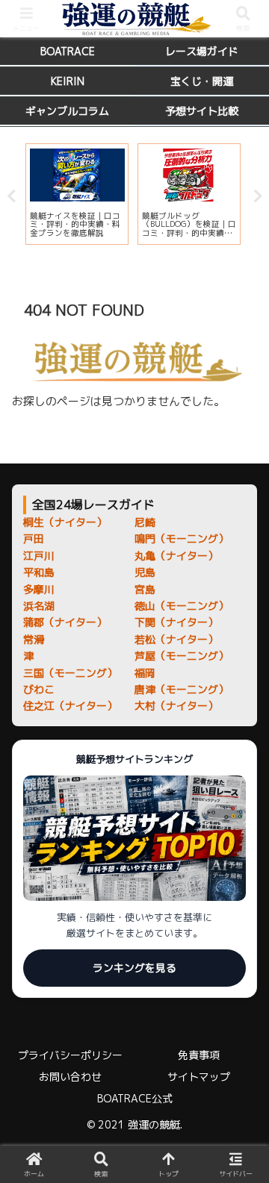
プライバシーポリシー (70, 1055)
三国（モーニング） (70, 673)
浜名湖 (39, 606)
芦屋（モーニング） (181, 656)
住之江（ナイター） (70, 706)
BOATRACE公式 (135, 1098)
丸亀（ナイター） (176, 556)
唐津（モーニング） (181, 689)
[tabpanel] (77, 194)
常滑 (33, 639)
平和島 (39, 572)
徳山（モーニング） (181, 606)
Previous (11, 196)
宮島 (144, 589)
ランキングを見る (134, 968)
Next (257, 196)
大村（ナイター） (176, 706)
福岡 (144, 673)
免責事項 (199, 1055)
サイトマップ (198, 1077)
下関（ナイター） (176, 622)
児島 (144, 572)
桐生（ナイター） (65, 522)
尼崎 (144, 522)
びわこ (39, 689)
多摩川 (39, 589)
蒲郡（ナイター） (65, 622)
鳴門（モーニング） (181, 538)
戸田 (33, 538)
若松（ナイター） (176, 639)
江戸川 (39, 556)
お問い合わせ (70, 1077)
